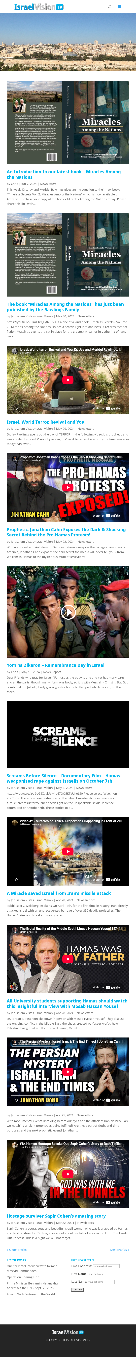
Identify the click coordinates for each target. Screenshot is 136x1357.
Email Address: (81, 1266)
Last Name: (79, 1281)
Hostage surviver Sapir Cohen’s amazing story (56, 1216)
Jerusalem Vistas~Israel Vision (32, 316)
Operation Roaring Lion (23, 1277)
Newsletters (48, 184)
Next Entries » (119, 1250)
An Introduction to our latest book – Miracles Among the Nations (64, 174)
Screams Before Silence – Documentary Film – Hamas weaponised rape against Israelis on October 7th (63, 778)
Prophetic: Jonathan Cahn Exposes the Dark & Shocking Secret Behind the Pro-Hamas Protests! (66, 532)
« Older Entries (17, 1250)
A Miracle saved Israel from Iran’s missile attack (59, 893)
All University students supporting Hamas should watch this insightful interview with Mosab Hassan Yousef (67, 1003)
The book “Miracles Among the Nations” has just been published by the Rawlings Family (65, 306)
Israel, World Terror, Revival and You (45, 422)
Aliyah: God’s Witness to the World (31, 1294)
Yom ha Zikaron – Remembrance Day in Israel (55, 665)
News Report (52, 672)
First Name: (79, 1274)
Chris (14, 184)
